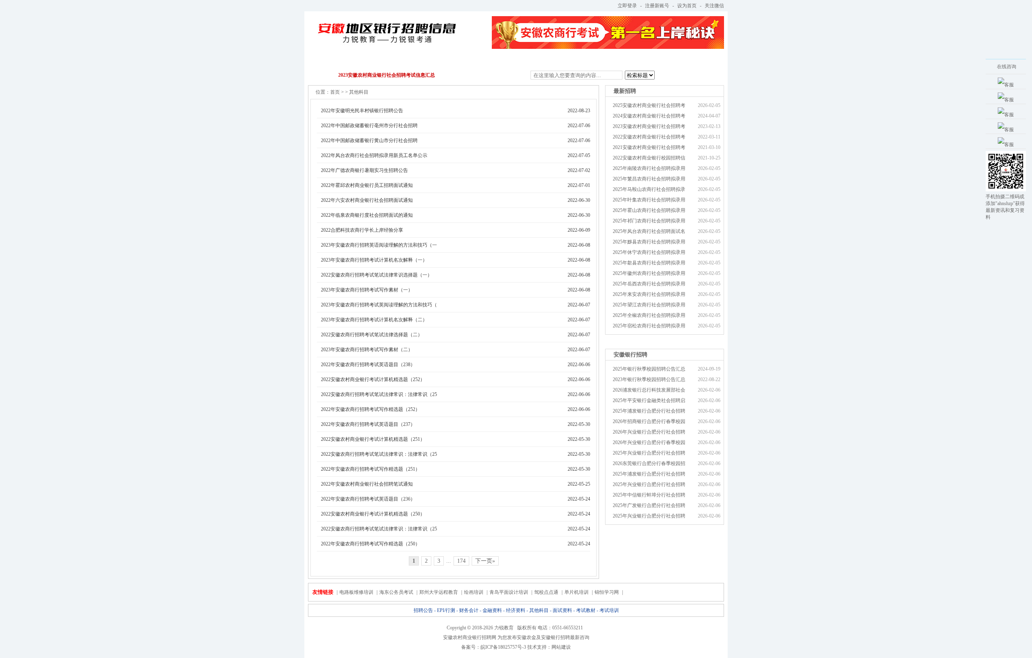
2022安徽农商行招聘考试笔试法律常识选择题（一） (376, 275)
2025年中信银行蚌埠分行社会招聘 (649, 495)
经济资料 (495, 61)
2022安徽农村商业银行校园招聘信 (649, 158)
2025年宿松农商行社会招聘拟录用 (649, 326)
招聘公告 (329, 61)
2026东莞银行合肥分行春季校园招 (649, 463)
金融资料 (453, 61)
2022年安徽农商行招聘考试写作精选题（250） (370, 544)
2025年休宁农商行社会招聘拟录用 (649, 252)
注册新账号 (657, 5)
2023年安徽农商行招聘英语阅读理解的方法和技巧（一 (379, 245)
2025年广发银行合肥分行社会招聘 (649, 505)
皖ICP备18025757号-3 (503, 647)
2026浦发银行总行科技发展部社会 (649, 390)
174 (461, 561)
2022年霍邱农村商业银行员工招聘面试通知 (367, 185)
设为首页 (687, 5)
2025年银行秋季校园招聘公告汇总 (649, 369)
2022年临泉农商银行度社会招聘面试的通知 (367, 215)
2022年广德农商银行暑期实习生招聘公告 (364, 170)
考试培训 (661, 61)
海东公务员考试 (396, 592)
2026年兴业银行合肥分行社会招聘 (649, 432)
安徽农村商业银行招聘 (467, 637)
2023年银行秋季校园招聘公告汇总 (649, 379)
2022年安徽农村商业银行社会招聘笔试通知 (367, 484)
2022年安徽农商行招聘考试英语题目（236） (368, 499)
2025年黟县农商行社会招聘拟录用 (649, 242)
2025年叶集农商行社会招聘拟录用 (649, 200)
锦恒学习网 (607, 592)
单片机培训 (576, 592)
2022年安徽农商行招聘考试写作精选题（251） (370, 469)
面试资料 (578, 61)
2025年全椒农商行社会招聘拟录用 (649, 315)
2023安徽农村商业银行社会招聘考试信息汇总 (386, 75)
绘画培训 (473, 592)
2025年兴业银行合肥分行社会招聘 (649, 453)
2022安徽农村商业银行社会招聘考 (649, 137)
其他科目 (536, 61)
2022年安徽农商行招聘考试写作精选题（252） (370, 409)
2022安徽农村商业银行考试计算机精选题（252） (373, 379)
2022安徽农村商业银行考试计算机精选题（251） (373, 439)
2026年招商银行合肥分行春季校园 (649, 421)
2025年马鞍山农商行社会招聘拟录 (649, 189)
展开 (974, 110)
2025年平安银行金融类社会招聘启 (649, 400)
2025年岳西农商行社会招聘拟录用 (649, 284)
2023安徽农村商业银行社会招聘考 (649, 126)
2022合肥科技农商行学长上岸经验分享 (362, 230)
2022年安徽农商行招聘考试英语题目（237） (368, 424)
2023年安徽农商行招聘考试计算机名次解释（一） (374, 260)
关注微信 (714, 5)
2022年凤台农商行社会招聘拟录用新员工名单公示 (374, 155)
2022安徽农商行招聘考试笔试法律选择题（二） (371, 334)
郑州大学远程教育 (438, 592)
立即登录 (627, 5)
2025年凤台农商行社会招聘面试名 (649, 231)
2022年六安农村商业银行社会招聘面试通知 (367, 200)
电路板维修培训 (356, 592)
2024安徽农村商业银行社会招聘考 (649, 116)
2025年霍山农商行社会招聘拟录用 (649, 210)
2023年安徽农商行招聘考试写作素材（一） (367, 290)
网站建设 (561, 647)
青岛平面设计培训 (508, 592)
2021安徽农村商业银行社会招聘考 (649, 147)
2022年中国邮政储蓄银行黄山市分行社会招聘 (369, 140)
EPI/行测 (370, 61)
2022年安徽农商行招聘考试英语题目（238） (368, 364)
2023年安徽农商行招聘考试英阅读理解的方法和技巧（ (379, 305)
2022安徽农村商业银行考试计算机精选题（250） (373, 514)
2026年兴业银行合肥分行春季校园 (649, 442)
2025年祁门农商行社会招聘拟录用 (649, 221)
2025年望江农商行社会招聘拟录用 (649, 305)
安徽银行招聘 (555, 637)
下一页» (485, 561)
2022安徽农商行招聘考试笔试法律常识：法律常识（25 (379, 394)
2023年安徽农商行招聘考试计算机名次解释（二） (374, 320)
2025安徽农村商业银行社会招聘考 (649, 105)
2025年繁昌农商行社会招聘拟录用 (649, 179)
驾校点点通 (546, 592)
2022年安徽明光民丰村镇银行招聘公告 (362, 110)
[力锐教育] (386, 28)
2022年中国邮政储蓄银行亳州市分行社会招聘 (369, 125)
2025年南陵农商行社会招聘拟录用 (649, 168)
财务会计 (412, 61)
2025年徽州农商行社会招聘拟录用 (649, 273)
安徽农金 (526, 637)
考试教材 (619, 61)
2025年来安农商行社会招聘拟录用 (649, 294)
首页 (335, 92)
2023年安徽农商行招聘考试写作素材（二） (367, 349)
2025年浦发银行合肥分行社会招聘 (649, 411)
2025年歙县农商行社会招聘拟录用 (649, 263)
